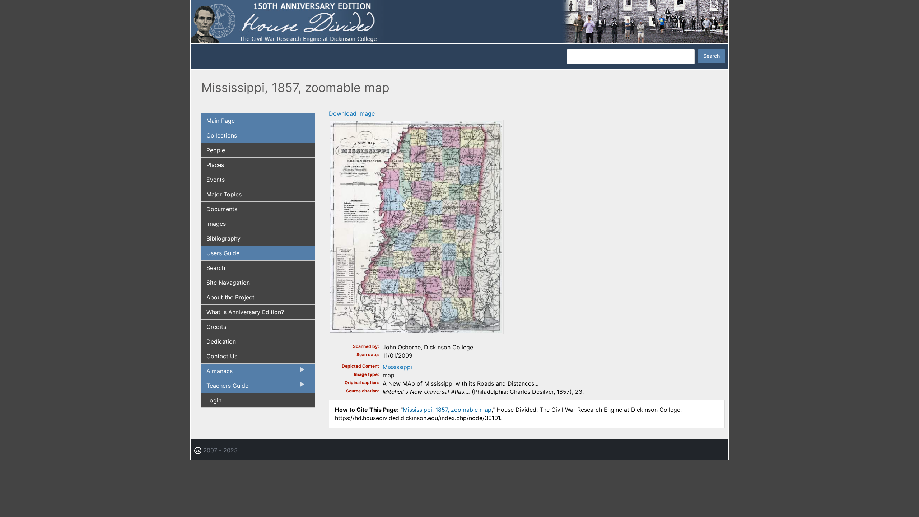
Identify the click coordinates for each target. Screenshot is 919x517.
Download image (352, 113)
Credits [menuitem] (216, 326)
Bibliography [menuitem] (223, 238)
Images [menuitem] (216, 223)
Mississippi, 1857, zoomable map (447, 409)
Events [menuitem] (215, 179)
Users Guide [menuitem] (222, 253)
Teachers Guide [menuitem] (224, 387)
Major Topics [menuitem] (224, 194)
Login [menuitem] (213, 400)
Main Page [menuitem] (220, 120)
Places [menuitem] (215, 164)
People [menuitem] (215, 150)
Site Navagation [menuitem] (228, 282)
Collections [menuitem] (221, 135)
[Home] (459, 21)
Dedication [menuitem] (221, 341)
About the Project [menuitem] (230, 297)
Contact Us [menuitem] (221, 356)
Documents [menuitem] (221, 209)
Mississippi (397, 367)
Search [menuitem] (215, 267)
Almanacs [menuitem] (217, 372)
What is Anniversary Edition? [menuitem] (245, 312)
